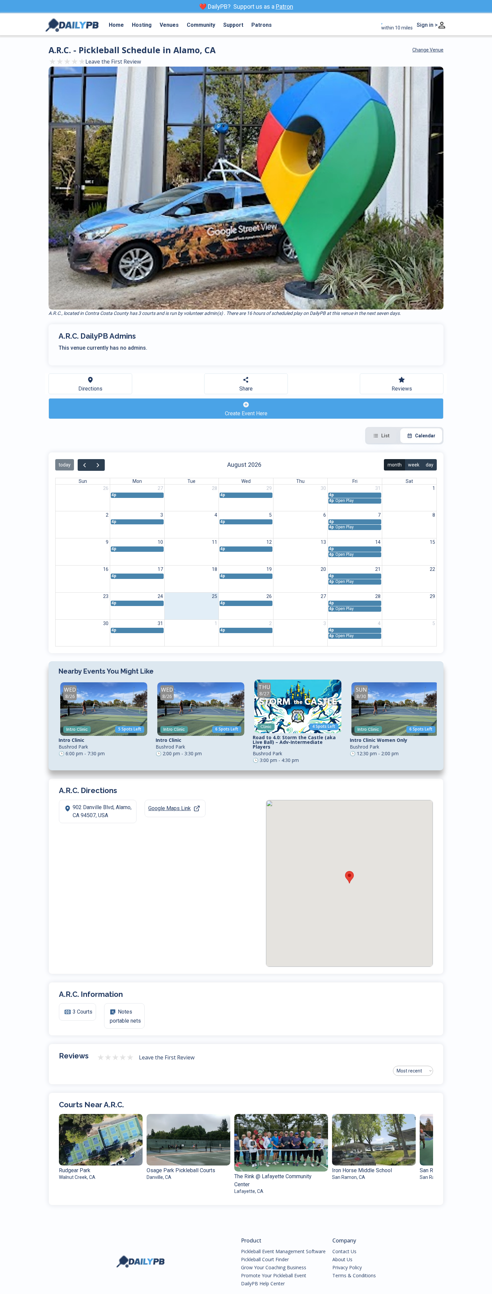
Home (116, 25)
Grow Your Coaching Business (273, 1268)
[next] (98, 465)
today (65, 464)
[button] (349, 877)
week (413, 464)
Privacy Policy (347, 1268)
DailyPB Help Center (263, 1284)
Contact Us (344, 1251)
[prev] (84, 465)
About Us (342, 1260)
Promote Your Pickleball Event (273, 1276)
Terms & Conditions (354, 1276)
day (429, 464)
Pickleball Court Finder (265, 1260)
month (395, 464)
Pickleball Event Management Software (283, 1251)
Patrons (261, 25)
